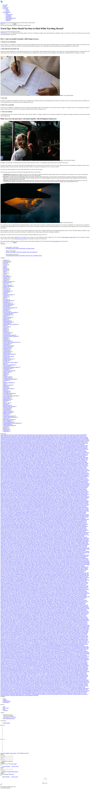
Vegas (5, 528)
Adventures (5, 357)
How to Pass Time (46, 572)
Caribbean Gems (65, 499)
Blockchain (28, 456)
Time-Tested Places (18, 563)
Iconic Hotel (54, 505)
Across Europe (6, 350)
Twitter (59, 525)
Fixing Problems (10, 483)
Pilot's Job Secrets (20, 480)
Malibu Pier (64, 575)
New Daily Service (38, 512)
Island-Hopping (31, 544)
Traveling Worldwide (22, 495)
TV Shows (59, 500)
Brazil (48, 537)
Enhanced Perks (13, 476)
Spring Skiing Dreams (31, 476)
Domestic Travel (86, 596)
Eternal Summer (50, 565)
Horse (15, 503)
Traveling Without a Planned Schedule (16, 569)
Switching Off (65, 535)
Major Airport (83, 584)
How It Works (86, 589)
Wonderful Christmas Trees (17, 519)
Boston (86, 445)
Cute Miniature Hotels (17, 514)
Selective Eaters (57, 583)
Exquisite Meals (29, 526)
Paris (37, 453)
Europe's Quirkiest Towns (40, 538)
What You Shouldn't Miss (57, 522)
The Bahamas (10, 515)
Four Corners (15, 556)
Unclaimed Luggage (69, 490)
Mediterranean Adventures (8, 419)
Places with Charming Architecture (10, 336)
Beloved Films (54, 500)
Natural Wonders (6, 396)
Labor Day (5, 355)
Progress (79, 497)
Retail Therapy (19, 560)
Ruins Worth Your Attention (9, 364)
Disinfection (27, 464)
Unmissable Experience (57, 587)
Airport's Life (21, 450)
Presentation (39, 476)
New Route (69, 530)
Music (4, 383)
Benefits (9, 575)
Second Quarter (7, 490)
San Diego (72, 591)
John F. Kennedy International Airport (27, 508)
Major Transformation (75, 564)
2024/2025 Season (4, 595)
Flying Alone (45, 489)
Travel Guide (6, 261)
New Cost (11, 594)
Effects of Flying (53, 577)
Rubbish (28, 507)
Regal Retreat (43, 556)
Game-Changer (25, 599)
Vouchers (9, 447)
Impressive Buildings (79, 577)
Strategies (51, 547)
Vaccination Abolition (5, 450)
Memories (24, 538)
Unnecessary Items (45, 581)
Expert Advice (66, 552)
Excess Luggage (36, 466)
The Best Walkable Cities (25, 559)
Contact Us (8, 20)
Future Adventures (30, 571)
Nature (4, 263)
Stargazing (51, 464)
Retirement (5, 386)
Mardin (43, 578)
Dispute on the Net (8, 453)
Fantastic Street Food (25, 489)
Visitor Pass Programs (36, 443)
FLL (50, 593)
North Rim (56, 600)
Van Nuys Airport (81, 588)
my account (5, 8)
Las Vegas (38, 434)
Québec (13, 565)
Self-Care (66, 569)
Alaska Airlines (36, 569)
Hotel (49, 501)
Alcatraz (13, 555)
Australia (84, 512)
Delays (28, 459)
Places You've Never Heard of (7, 511)
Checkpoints (55, 466)
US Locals (63, 559)
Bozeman (64, 596)
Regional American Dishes (29, 568)
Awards (13, 520)
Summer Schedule (69, 531)
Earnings (4, 540)
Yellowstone (23, 484)
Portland (47, 442)
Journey (36, 518)
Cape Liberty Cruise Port (25, 595)
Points (28, 601)
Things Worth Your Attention (52, 507)
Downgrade (9, 531)
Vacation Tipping (29, 546)
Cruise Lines (5, 288)
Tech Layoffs (54, 528)
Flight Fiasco (60, 552)
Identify (66, 488)
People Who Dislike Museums (22, 570)
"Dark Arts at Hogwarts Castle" (82, 505)
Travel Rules (5, 392)
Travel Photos (66, 476)
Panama (17, 450)
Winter (29, 469)
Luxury (52, 494)
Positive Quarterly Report (46, 484)
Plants (25, 494)
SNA (51, 588)
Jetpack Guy (30, 440)
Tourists (17, 453)
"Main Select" (17, 455)
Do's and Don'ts (32, 588)
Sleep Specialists (4, 569)
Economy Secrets (23, 437)
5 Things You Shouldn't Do (77, 468)
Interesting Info (79, 525)
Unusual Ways (80, 502)
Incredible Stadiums (58, 538)
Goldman (51, 459)
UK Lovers (83, 508)
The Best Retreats (10, 588)
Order (83, 544)
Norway (42, 552)
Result (5, 525)
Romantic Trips (66, 493)
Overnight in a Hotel (79, 597)
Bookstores (48, 505)
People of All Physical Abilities (72, 547)
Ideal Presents (72, 571)
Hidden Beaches (27, 488)
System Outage (85, 524)
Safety (49, 571)
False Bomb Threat (13, 445)
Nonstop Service (51, 521)
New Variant (47, 461)
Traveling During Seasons (8, 415)
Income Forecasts (72, 465)
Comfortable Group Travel (72, 551)
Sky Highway (85, 568)
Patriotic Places (36, 513)
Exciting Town (36, 522)
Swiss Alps (80, 594)
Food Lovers (44, 576)
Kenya (39, 553)
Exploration (34, 495)
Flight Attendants (6, 320)
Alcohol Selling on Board (71, 469)
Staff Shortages (16, 486)
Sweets (5, 472)
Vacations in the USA (5, 438)
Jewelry (7, 486)
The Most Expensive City (8, 481)
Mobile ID (71, 487)
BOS (68, 593)
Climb (43, 488)
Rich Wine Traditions (59, 524)
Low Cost (60, 452)
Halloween (5, 404)
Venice (9, 444)
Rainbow (72, 499)
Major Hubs (35, 503)
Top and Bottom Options (60, 585)
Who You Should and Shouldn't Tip (41, 546)
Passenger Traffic (82, 456)
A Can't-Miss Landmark (80, 543)
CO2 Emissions (11, 455)
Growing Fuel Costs (7, 475)
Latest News (3, 512)
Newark (8, 436)
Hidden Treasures (69, 556)
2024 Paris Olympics (8, 597)
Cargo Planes (43, 451)
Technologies (3, 442)
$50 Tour (82, 571)
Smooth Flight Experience (9, 568)
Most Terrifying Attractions (62, 457)
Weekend (5, 374)
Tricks (87, 511)
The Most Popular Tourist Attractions (77, 579)
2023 (18, 482)
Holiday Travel (75, 456)
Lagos (66, 599)
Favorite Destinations (35, 584)
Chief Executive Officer (56, 458)
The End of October (41, 508)
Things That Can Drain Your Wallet (27, 551)
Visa (40, 595)
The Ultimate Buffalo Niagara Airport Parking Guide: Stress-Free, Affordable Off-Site (24, 255)
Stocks (47, 459)
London (15, 539)
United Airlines (85, 438)
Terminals (37, 519)
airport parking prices (56, 241)
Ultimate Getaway (69, 562)
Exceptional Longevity (5, 572)
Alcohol (39, 494)
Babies (5, 436)
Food (55, 459)
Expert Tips (8, 565)
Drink (42, 494)
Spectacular (14, 537)
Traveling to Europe (73, 502)
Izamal (26, 556)
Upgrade (5, 531)
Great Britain (6, 369)
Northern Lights (39, 471)
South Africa (45, 457)
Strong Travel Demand (11, 540)
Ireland (47, 514)
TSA (59, 456)
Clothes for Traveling (7, 411)
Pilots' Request (85, 449)
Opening (79, 465)
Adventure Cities (34, 559)
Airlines (4, 270)
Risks (14, 461)
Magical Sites (76, 513)
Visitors (60, 600)
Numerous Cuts (60, 495)
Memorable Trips (13, 581)
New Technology (25, 457)
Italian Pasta (26, 537)
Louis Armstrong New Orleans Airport (20, 528)
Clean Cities (23, 507)
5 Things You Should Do (37, 474)
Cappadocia (68, 494)
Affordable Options (81, 541)
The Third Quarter (12, 451)
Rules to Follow (33, 509)
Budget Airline (55, 594)
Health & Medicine (7, 424)
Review (44, 524)
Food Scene (77, 571)
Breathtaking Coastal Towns (42, 564)
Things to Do (68, 534)
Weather (53, 557)
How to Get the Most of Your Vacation (12, 530)
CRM (4, 272)
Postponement (27, 453)
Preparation (37, 544)
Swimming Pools (22, 583)
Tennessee (47, 596)
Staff (8, 600)
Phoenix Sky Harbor (5, 507)
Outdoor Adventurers (24, 524)
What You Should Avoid (53, 534)
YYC (31, 591)
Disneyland (32, 436)
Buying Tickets (5, 470)
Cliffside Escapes (74, 590)
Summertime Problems (20, 512)
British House (67, 532)
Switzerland (67, 576)
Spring (80, 530)
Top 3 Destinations (55, 462)
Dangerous (81, 484)
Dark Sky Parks (6, 581)
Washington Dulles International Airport (17, 584)
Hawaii (14, 453)
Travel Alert (5, 289)
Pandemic (42, 447)
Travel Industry (45, 493)
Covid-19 (5, 264)
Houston (2, 528)
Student (62, 497)
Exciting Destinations (14, 571)
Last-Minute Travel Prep (14, 552)
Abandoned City (75, 437)
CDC (57, 440)
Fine (44, 445)
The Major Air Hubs (68, 525)
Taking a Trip (6, 489)
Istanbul (47, 578)
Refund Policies (74, 599)
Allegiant (63, 464)
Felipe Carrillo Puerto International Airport (78, 593)
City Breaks (64, 553)
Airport (78, 470)
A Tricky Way (66, 481)
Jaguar (50, 514)
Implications (63, 453)
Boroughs (76, 562)
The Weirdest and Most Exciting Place (73, 472)
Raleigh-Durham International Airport (81, 519)
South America (22, 526)
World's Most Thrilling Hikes (44, 562)
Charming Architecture (61, 491)
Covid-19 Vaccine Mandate (66, 456)
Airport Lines (19, 503)
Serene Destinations (37, 581)
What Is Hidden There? (16, 456)
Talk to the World (41, 455)
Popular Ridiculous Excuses (65, 475)
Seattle (86, 437)
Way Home (86, 501)
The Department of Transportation (23, 518)
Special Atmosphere (46, 500)
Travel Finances (6, 394)
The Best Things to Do (74, 476)
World (41, 524)
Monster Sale (55, 452)
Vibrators (19, 494)
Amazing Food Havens (14, 576)
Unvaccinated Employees (67, 478)
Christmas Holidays (7, 305)
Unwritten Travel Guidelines (35, 537)
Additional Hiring (53, 502)
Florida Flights (4, 483)
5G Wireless (18, 461)
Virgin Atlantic (42, 528)
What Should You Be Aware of (16, 488)
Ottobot (62, 461)
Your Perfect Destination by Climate (43, 557)
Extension (29, 474)
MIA (10, 599)
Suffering (18, 515)
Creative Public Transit (64, 528)
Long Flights (45, 547)
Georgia (40, 597)
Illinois (79, 493)
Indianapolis (3, 555)
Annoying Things (4, 477)
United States (29, 442)
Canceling (30, 466)
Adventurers (66, 571)
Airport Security (74, 589)
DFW (78, 530)
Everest (26, 535)
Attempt (2, 516)
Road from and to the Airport (68, 587)
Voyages (81, 595)
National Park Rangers (59, 571)
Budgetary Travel (15, 437)
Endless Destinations (57, 565)
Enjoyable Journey (68, 497)
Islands (47, 456)
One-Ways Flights (38, 551)
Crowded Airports (71, 538)
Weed (23, 494)
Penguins (49, 541)
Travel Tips (3, 31)
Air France (78, 584)
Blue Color (16, 475)
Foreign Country (17, 468)
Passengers (83, 458)
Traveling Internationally (9, 516)
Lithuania (12, 574)
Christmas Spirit (43, 569)
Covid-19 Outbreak (40, 520)
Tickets (59, 445)
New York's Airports (37, 450)
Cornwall (7, 549)
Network (55, 525)
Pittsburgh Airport (71, 447)
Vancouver (67, 568)
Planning (86, 482)
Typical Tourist (39, 572)
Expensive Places (20, 505)
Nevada (84, 570)
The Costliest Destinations (19, 578)
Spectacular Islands (35, 514)
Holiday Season (80, 462)
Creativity (19, 538)
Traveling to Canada (23, 565)
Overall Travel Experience (6, 534)
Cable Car (32, 507)
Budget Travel (33, 543)
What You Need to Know (6, 593)
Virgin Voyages (73, 600)
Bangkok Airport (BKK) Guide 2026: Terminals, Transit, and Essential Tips (21, 252)
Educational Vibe (6, 348)
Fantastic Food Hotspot (5, 571)
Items (37, 558)
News (4, 283)
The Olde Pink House (29, 597)
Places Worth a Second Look (49, 531)
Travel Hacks (3, 565)
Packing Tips (41, 515)
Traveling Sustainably (56, 550)
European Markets (70, 526)
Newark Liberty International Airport (31, 600)
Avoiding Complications (27, 503)
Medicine (32, 550)
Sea (81, 568)
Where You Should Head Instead (47, 526)
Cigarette (43, 443)
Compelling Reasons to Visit (20, 574)
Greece (32, 488)
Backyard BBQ (28, 572)
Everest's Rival (42, 540)
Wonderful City (84, 534)
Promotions (33, 437)
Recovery (13, 512)
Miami (56, 516)
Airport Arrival (79, 581)
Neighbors (50, 489)
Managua (35, 501)
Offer (20, 522)
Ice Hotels (65, 522)
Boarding (72, 560)
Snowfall (5, 466)
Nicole (14, 515)
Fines (87, 458)
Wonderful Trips (66, 482)
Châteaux (52, 537)
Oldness (42, 555)
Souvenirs (81, 476)
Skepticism (86, 497)
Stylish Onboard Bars (15, 559)
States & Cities (6, 282)
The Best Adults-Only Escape (74, 488)
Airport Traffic (4, 491)
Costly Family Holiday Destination (38, 530)
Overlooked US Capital (13, 513)
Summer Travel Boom (26, 483)
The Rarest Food (73, 474)
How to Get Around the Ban (75, 481)
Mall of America (52, 439)
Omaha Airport (13, 438)
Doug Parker (23, 532)
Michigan (68, 583)
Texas (60, 439)
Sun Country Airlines (66, 450)
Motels (79, 442)
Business (2, 515)
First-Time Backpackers (44, 472)
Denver (39, 503)
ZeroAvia (82, 496)
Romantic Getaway (68, 582)
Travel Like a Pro (15, 550)
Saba (85, 581)
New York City (67, 508)
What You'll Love (12, 566)
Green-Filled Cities (19, 588)
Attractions (15, 439)
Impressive (71, 501)
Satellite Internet (13, 482)
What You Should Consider (76, 576)
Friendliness (11, 600)
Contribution (17, 502)
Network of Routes (50, 524)
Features (51, 440)
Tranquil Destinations (68, 557)
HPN (18, 587)
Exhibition (71, 513)
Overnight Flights (83, 591)
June (50, 596)
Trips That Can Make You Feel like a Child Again (45, 487)
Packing (67, 563)
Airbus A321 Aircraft (52, 476)
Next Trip (78, 459)
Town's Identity (31, 556)
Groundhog (25, 443)
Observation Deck (67, 445)
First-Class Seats (39, 445)
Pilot (43, 452)
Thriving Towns (37, 555)
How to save (5, 7)
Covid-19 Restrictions (30, 477)
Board (31, 532)
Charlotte (57, 520)
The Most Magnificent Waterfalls (70, 574)
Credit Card (77, 591)
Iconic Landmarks (7, 420)
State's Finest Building (81, 550)
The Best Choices (59, 564)
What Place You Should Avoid (60, 526)
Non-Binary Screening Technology (28, 521)
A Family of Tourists (62, 470)
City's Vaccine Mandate (57, 450)
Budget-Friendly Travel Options (58, 576)
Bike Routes (5, 339)
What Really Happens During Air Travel (65, 577)
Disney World (30, 439)
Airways (82, 439)
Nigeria (69, 599)
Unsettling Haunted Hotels (6, 519)
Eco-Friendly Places (81, 585)
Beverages (17, 541)
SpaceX (32, 486)
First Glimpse (58, 506)
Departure (82, 514)
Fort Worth (75, 497)
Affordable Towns (43, 541)
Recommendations (65, 505)
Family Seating (17, 533)
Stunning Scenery (4, 543)
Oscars (67, 585)
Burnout (78, 534)
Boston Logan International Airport (59, 593)
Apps (4, 266)
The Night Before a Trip (47, 474)
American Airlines (49, 436)
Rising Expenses (4, 493)
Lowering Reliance (72, 527)
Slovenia (49, 576)
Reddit (83, 556)
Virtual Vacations (20, 434)
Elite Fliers (69, 522)
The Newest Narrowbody (79, 477)
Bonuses (28, 437)
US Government (39, 490)
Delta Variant (59, 447)
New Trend (86, 452)
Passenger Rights (19, 438)
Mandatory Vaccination (23, 446)
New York (5, 269)
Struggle (63, 531)
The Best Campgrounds (66, 484)
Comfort (68, 570)
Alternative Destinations (8, 382)
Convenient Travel (10, 484)
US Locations (39, 509)
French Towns (59, 512)
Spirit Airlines (50, 478)
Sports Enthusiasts (49, 538)
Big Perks (31, 569)
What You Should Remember (72, 463)
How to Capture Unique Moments (72, 539)
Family (58, 566)
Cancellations (10, 452)
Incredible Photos (14, 490)
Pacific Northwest (49, 540)
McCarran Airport (44, 434)
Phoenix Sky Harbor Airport (43, 491)
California (65, 438)
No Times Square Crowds (71, 462)
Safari (4, 401)
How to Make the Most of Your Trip (58, 543)
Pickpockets (67, 600)
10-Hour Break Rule (21, 451)
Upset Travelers (29, 522)
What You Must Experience (33, 565)
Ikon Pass (85, 594)
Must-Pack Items (19, 590)
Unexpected (70, 535)
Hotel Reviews (59, 488)
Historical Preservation (23, 497)
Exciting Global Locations (47, 560)
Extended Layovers (12, 560)
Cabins (69, 507)
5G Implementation (57, 464)
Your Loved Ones (58, 482)
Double (67, 464)
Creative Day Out (15, 583)
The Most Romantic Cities (48, 465)
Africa (42, 553)
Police (49, 443)
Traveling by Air (27, 480)
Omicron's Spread (66, 466)
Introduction (6, 476)
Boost (86, 533)
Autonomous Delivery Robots (70, 461)
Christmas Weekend (46, 462)
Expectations (78, 480)
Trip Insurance (6, 308)
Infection (54, 469)
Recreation (10, 514)
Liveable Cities (22, 576)
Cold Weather (72, 563)
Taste (85, 474)
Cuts (68, 487)
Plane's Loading (69, 453)
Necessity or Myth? (5, 558)
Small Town (85, 539)
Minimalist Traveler (47, 535)
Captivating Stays (65, 549)
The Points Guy (18, 520)
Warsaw (82, 493)
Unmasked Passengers (5, 482)
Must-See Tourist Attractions (9, 406)
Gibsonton (34, 577)
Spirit (14, 470)
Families (24, 513)
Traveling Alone (33, 582)
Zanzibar (29, 564)
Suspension (46, 518)
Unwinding (40, 499)
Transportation (6, 390)
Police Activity (74, 451)
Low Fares (56, 478)
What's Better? (54, 551)
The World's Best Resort (57, 535)
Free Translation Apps (32, 455)
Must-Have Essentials (7, 412)
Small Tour (32, 516)
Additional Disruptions (23, 525)
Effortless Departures (63, 588)
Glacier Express (18, 549)
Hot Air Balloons (6, 559)
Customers (25, 601)
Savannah (36, 597)
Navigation (64, 538)
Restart (18, 501)
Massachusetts (50, 483)
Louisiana (41, 599)
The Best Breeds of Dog (79, 471)
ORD (10, 589)
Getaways (53, 591)
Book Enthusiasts (29, 576)
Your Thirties (49, 587)
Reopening (22, 453)
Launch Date (3, 601)
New (46, 445)
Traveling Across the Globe (57, 582)
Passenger (53, 443)
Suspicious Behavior (35, 447)
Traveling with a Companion (42, 543)
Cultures (36, 566)
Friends (66, 501)
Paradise (25, 541)
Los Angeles (36, 440)
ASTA (26, 444)
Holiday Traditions (30, 566)
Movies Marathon (69, 566)
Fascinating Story (33, 594)
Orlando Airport (41, 436)
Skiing (86, 541)
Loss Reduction (84, 447)
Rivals (82, 497)
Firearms (34, 461)
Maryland (3, 551)
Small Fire (82, 445)
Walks (28, 550)
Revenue (6, 451)
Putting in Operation (12, 463)
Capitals (75, 559)
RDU (80, 513)
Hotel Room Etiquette (9, 579)
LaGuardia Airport (25, 436)
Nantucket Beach (67, 533)
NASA (19, 457)
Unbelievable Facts (51, 438)
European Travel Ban (22, 439)
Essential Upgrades (53, 599)
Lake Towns (5, 414)
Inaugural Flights (72, 546)
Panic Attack (58, 469)
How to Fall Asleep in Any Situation (77, 565)
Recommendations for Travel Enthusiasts (11, 423)
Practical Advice (65, 565)
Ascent (39, 488)
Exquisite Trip (13, 577)
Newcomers (28, 514)
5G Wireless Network (7, 313)
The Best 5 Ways (62, 462)
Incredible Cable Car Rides (40, 507)
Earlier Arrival (23, 546)
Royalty (83, 576)
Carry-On (83, 582)
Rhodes (79, 582)
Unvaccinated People (60, 449)
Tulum (42, 585)
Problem (27, 513)
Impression (45, 509)
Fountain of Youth (14, 591)
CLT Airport (52, 520)
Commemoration (37, 571)
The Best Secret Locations (55, 511)
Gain (82, 480)
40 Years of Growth (23, 482)
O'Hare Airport (79, 436)
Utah (55, 440)
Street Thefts (5, 488)
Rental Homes (6, 400)
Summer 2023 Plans (68, 515)
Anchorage (47, 555)
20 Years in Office (77, 458)
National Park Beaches (8, 321)
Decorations (43, 568)
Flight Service (31, 505)
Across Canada (6, 326)
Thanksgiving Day (7, 302)
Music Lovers (73, 532)
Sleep (23, 549)
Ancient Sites (23, 530)
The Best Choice (46, 506)
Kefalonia (21, 541)
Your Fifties (22, 597)
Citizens (46, 447)
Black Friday (6, 275)
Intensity (27, 560)
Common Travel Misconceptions (20, 547)
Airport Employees (7, 291)
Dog (63, 503)
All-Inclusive (45, 501)
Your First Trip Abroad (32, 547)
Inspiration (68, 474)
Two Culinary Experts (39, 480)
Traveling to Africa (61, 556)
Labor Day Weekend (80, 443)
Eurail (44, 544)
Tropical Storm (25, 445)
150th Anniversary (36, 484)
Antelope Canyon (12, 535)
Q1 (1, 540)
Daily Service (23, 501)
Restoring (3, 468)
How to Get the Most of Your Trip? (10, 395)
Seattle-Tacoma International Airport (63, 590)
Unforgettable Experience (38, 575)
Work (83, 463)
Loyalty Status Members (22, 476)
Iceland (41, 544)
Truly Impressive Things (79, 499)
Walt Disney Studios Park (54, 595)
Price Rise (7, 594)
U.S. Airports (50, 466)
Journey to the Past (49, 559)
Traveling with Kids (7, 377)
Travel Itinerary (23, 571)
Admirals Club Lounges (36, 496)
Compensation (4, 526)
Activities (39, 534)
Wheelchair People (57, 544)
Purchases (41, 558)
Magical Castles (6, 402)
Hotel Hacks (68, 545)
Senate (84, 457)
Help (65, 469)
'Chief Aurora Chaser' (15, 593)
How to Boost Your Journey (60, 545)
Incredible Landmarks (29, 527)
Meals (15, 505)
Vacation (26, 516)
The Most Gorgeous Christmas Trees (45, 570)
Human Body (83, 557)
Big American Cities (13, 494)
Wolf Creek (24, 452)
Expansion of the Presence (46, 475)
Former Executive (16, 532)
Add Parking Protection (11, 18)
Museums (5, 319)
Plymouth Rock (43, 600)
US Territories (42, 583)
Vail (34, 519)
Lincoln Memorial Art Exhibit (40, 483)
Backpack (9, 528)
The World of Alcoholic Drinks (9, 379)
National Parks (6, 323)
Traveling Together (63, 437)
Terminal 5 (38, 475)
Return (82, 482)
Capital (48, 509)
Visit (52, 501)
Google (32, 483)
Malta (25, 575)
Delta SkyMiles (11, 595)
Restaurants (61, 459)
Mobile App (3, 484)
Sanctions (54, 449)
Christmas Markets (20, 566)
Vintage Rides (21, 556)
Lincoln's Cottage (61, 578)
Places (18, 506)
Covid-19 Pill (43, 453)
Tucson (7, 576)
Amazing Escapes (62, 555)
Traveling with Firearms (8, 304)
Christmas (5, 277)
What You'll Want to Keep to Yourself (24, 577)
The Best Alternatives (57, 519)
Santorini (24, 514)
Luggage (60, 438)
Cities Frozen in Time (80, 532)
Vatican (68, 537)
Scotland (26, 544)
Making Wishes (52, 578)
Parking (82, 442)
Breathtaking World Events (19, 499)
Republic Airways (27, 447)
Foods (79, 495)
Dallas (40, 440)
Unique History (16, 582)
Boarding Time (48, 482)
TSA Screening (73, 516)
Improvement (63, 465)
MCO (14, 590)
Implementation (39, 521)
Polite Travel (72, 581)
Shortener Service (74, 495)
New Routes (12, 450)
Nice (28, 531)
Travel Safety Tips (65, 579)
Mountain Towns (51, 496)
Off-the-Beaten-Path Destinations (45, 563)
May (23, 600)
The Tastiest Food (19, 487)
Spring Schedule (44, 503)
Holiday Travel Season (11, 518)
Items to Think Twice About (69, 558)
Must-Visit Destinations (76, 494)
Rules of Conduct (50, 437)
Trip (29, 444)
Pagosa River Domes (62, 594)
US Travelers (16, 462)
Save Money (64, 443)
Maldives (33, 564)
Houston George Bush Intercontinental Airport (14, 596)
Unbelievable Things (59, 569)
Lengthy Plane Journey (72, 588)
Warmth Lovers (49, 512)
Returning (7, 468)
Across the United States (8, 370)
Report (76, 491)
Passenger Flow (78, 526)
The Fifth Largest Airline (20, 470)
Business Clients (24, 455)
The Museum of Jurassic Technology (57, 472)
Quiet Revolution (66, 564)
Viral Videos (5, 301)
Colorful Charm (49, 584)
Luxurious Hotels (53, 552)
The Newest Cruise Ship (82, 600)
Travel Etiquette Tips (61, 463)
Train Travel (3, 564)
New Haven (22, 543)
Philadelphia (40, 505)
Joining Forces (29, 470)
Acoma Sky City (15, 497)
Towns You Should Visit (9, 508)
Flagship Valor (45, 476)
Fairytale (2, 530)
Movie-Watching (17, 599)
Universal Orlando (4, 506)
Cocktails (80, 544)
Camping (5, 327)
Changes (79, 451)
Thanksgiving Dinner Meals (64, 516)
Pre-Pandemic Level (53, 456)
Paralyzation (9, 466)
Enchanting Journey (66, 541)
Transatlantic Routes (15, 447)
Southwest (86, 514)
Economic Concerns (20, 540)
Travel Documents (7, 332)
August (80, 547)
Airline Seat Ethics (4, 552)
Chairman (28, 532)
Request (11, 461)
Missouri (56, 532)
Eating (26, 520)
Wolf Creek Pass (42, 565)
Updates (34, 532)
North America (34, 494)
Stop (36, 508)
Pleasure (79, 509)
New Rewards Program (18, 594)
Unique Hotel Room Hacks (37, 579)
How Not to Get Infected (31, 493)
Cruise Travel (36, 595)
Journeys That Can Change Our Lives (11, 342)
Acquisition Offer (17, 483)
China (69, 553)
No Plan (43, 539)
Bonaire (63, 562)
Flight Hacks (51, 545)
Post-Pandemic (43, 458)
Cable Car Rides (6, 366)
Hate (50, 543)
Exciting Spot (74, 534)
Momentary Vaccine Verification (47, 446)
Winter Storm (58, 531)
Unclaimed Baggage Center (66, 440)
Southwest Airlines (52, 447)
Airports (5, 6)
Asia (57, 578)
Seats (13, 475)
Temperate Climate (14, 495)
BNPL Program (53, 455)
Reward (32, 480)
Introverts (66, 500)
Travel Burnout (33, 557)
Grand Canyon (56, 436)
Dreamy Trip (70, 540)
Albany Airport (66, 434)
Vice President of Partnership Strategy (12, 474)
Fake (63, 488)
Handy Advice (86, 563)
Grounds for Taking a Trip (28, 545)
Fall (61, 446)
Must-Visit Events (38, 550)
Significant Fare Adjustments (58, 568)
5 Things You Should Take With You (49, 463)
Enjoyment (72, 597)
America (22, 502)
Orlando (36, 436)
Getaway (13, 549)
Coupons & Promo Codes (80, 538)
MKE (19, 478)
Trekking (52, 562)
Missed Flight (6, 535)
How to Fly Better (17, 521)
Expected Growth (65, 506)
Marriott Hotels (80, 446)
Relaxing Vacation (34, 444)
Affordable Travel (20, 544)
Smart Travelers (6, 545)
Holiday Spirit (49, 568)
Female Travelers (74, 533)
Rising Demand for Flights (69, 480)
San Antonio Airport (83, 490)
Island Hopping (26, 539)
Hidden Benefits (62, 589)
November (27, 451)
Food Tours (17, 516)
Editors (23, 520)
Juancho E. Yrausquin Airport (7, 582)
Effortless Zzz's (28, 549)
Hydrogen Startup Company (56, 509)
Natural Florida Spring (5, 591)
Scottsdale (35, 576)
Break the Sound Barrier (63, 513)
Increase (2, 522)
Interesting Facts (8, 437)
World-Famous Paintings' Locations (21, 557)
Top (18, 522)
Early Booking (30, 575)
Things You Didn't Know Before (10, 312)
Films (14, 502)
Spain (56, 443)
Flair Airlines (65, 452)
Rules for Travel (58, 451)
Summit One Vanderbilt (52, 445)
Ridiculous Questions (13, 446)
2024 (25, 566)
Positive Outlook (17, 484)
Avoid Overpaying (82, 511)
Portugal (82, 501)
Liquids (83, 481)
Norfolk (44, 512)
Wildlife (87, 564)
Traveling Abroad (11, 472)
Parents (31, 513)
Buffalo (36, 505)
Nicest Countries (85, 509)
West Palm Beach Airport (26, 593)
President (46, 452)
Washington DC (69, 578)
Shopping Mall (46, 439)
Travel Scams (6, 318)
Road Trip (78, 483)
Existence (3, 502)
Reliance (80, 551)
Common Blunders (7, 314)
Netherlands (19, 601)
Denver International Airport (41, 588)
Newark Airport (14, 436)
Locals (29, 520)
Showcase (71, 585)
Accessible (24, 533)
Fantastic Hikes (34, 506)
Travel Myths (6, 380)
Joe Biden (50, 452)
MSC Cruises (76, 595)
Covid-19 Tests (6, 440)
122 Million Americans (14, 458)
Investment (64, 483)
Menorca (55, 570)
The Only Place (80, 474)
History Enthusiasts (77, 524)
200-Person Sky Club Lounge (43, 532)
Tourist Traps (6, 418)
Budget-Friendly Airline (42, 601)
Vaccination (5, 292)
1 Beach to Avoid (27, 496)
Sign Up (7, 10)
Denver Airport (67, 495)
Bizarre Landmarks (12, 524)
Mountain (31, 540)
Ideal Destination (33, 590)
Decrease (54, 468)
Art (4, 381)
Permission (81, 478)
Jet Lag (84, 436)
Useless (42, 461)
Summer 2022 (14, 444)
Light (24, 560)
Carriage (11, 486)
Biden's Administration (21, 477)
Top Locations (70, 524)
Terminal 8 (55, 470)
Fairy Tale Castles (8, 502)
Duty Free (56, 558)
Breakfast (74, 446)
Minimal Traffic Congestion (23, 581)
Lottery (78, 516)
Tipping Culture (6, 398)
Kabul (24, 442)
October (48, 553)
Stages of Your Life (82, 583)
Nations (65, 524)
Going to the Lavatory (20, 493)
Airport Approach (20, 537)
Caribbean (84, 547)
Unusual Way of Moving (71, 470)
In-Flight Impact (76, 557)
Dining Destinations (46, 597)
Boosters (59, 453)
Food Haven (52, 555)
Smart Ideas (10, 521)
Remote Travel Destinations (14, 464)
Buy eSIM (5, 5)
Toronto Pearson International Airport (40, 591)
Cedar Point (3, 439)
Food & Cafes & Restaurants (9, 307)
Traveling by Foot (7, 376)
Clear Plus (68, 589)
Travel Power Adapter (5, 459)
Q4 (67, 465)
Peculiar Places (10, 533)
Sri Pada (77, 575)
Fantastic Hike (43, 514)
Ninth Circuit (14, 440)
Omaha (41, 438)
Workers (53, 516)
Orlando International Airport (7, 590)
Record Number (28, 461)
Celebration (83, 459)
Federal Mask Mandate (33, 481)
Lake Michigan (62, 534)
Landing (31, 560)
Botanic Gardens (6, 371)
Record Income (81, 491)
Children (20, 513)
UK (10, 549)
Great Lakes (38, 585)
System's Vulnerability (25, 468)
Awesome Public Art (57, 527)
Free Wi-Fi (6, 524)
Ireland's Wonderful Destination (18, 527)
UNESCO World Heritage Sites (9, 417)
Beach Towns (15, 531)
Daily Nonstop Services (13, 478)
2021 (60, 440)
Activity (83, 533)
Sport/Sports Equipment (8, 294)
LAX (4, 274)
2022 (70, 459)
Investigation (39, 452)
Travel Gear (33, 464)
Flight (62, 469)
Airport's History (72, 489)
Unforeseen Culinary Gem (47, 590)
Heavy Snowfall (83, 466)
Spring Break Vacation (8, 547)
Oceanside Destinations (67, 446)
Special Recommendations (8, 354)
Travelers (2, 453)
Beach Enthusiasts (31, 541)
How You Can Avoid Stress (79, 520)
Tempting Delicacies (33, 515)
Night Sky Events (18, 600)
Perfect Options (12, 570)
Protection (11, 468)
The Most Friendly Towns (34, 524)
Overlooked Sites (73, 528)
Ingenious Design (34, 562)
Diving (78, 528)
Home (2, 22)
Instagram (59, 549)
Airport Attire (25, 588)
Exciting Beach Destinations (46, 574)
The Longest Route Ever (43, 545)
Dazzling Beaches (69, 520)
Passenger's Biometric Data (36, 468)
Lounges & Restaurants (47, 450)
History (35, 491)
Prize (77, 487)
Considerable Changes (63, 507)
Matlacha (81, 539)
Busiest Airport (26, 519)
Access (2, 524)
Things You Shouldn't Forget (46, 522)
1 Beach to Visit (20, 496)
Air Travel (5, 426)
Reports (33, 449)
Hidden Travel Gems (5, 546)
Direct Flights (40, 518)
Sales (4, 298)
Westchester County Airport (11, 587)
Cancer (18, 511)
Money (29, 472)
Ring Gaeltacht (64, 544)
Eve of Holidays (52, 488)
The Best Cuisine (76, 514)
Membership (80, 589)
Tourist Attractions (10, 564)
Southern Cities (24, 555)
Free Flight (80, 512)
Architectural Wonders (82, 549)
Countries (5, 373)
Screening (60, 466)
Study (63, 600)
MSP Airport (75, 503)
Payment (53, 482)
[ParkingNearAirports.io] (9, 2)
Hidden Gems (6, 413)
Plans (40, 470)
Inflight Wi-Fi (64, 439)
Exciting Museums (12, 477)
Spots (21, 506)
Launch (33, 469)
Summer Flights (4, 585)
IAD (19, 595)
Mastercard (47, 455)
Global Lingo (6, 431)
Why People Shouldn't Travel (77, 475)
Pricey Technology (73, 549)
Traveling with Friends (8, 356)
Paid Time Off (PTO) (15, 575)
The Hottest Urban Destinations (33, 574)
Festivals (2, 563)
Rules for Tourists (25, 509)
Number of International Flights (36, 459)
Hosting (15, 506)
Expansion (74, 518)
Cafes (57, 459)
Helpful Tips (78, 440)
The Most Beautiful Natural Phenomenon (51, 471)
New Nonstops (71, 452)
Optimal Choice (26, 590)
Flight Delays (68, 451)
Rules (73, 522)
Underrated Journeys (57, 501)
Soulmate (72, 493)
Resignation (63, 458)
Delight (62, 525)
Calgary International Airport (24, 591)
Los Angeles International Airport (45, 594)
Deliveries (24, 459)
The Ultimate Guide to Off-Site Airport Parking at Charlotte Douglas (20, 248)
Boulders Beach (58, 541)
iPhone (56, 446)
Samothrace (59, 575)
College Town (58, 497)
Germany (37, 516)
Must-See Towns (36, 526)
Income (2, 525)
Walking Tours (6, 352)
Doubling (72, 553)
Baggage (5, 427)
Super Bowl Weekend (81, 518)
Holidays (5, 287)
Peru (19, 546)
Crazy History (86, 483)
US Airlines (58, 455)
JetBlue (34, 445)
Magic (65, 570)
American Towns (46, 577)
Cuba (70, 457)
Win (74, 487)
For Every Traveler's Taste (18, 465)
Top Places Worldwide (30, 499)
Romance (73, 507)
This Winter (79, 457)
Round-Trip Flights (46, 551)
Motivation (82, 516)
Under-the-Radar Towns (72, 544)
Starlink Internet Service (43, 486)
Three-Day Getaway (65, 591)
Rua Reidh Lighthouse (71, 555)
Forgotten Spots (6, 360)
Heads (6, 463)
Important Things (76, 570)
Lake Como (48, 550)
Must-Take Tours (56, 559)
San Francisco (20, 539)
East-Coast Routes (13, 501)
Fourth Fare (66, 459)
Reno (81, 570)
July (60, 546)
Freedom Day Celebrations (25, 486)
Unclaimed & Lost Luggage (9, 335)
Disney (61, 595)
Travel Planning (6, 410)
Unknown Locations (14, 526)
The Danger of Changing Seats (25, 471)
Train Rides (5, 338)
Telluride (73, 491)
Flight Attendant (15, 471)
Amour (21, 582)
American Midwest (60, 539)
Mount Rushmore (15, 589)
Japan (31, 539)
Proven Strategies (67, 595)
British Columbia (76, 568)
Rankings (34, 490)
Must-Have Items (10, 442)
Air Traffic (84, 465)
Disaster (84, 525)
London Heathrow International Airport (27, 475)
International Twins (5, 494)
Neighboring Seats (53, 490)
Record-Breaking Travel (60, 521)
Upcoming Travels (61, 599)
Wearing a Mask (68, 468)
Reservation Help (6, 12)
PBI (32, 593)
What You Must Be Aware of (81, 522)
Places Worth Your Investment (52, 589)
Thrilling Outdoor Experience (59, 547)
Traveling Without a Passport (33, 583)
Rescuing (30, 443)
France (54, 512)
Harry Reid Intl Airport (33, 587)
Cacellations (64, 447)
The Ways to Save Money (22, 481)
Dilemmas (60, 558)
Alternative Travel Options (75, 508)
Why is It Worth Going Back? (11, 538)
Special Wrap (60, 476)
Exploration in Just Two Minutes (60, 540)
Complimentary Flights (51, 601)
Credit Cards (6, 430)
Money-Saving (10, 505)
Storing (43, 468)
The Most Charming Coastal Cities (34, 533)
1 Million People (43, 466)
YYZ (49, 591)
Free (21, 533)
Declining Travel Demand (32, 502)
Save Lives (23, 511)
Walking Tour (86, 476)
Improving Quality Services (47, 470)
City (70, 491)
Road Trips (5, 330)
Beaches (5, 329)
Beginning (41, 519)
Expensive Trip (54, 444)
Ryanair (81, 444)
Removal (51, 525)
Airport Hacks (79, 507)
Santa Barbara (58, 591)
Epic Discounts (27, 594)
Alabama (37, 541)
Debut (12, 599)
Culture (47, 599)
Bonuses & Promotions (8, 281)
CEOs (7, 458)
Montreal (17, 565)
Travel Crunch (65, 455)
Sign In (7, 9)
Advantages (26, 569)
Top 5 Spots (22, 464)
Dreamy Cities (63, 563)
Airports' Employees (29, 450)
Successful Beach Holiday (15, 489)
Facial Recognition (18, 452)
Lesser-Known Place (23, 531)
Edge (26, 534)
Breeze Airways (83, 528)
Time (83, 581)
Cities (71, 437)
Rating (2, 597)
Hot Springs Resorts (30, 538)
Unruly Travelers (80, 469)
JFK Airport (5, 262)
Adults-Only (39, 501)
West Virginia (81, 487)
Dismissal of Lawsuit (33, 457)
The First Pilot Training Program (41, 469)
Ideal (63, 500)
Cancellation (8, 15)
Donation (15, 511)
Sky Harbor (8, 512)
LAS (49, 434)
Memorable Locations (71, 550)
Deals (52, 596)
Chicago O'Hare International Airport (60, 489)
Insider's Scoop (4, 588)
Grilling (33, 572)
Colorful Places (21, 490)
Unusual (2, 472)
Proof (39, 478)
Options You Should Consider (44, 511)
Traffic (72, 521)
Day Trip (53, 541)
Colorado (20, 440)
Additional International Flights (15, 509)
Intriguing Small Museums (57, 574)
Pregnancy (35, 439)
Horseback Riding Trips (8, 358)
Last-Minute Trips (26, 563)
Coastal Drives (59, 487)
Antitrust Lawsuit (42, 456)
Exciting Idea (44, 533)
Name (77, 489)
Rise (53, 453)
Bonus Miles (38, 437)
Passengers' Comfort (57, 483)
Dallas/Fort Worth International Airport (33, 589)
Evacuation (42, 442)
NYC (62, 445)
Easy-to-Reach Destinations (83, 562)
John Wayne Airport (53, 442)
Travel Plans (44, 525)
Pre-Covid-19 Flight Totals (75, 482)
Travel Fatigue (40, 547)
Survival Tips (44, 437)
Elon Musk (60, 481)
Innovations (5, 310)
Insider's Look (3, 589)
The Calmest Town (76, 496)
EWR (8, 589)
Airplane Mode (19, 545)
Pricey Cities (46, 579)
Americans (11, 462)
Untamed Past (39, 577)
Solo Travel (5, 387)
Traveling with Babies (7, 286)
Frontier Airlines (44, 478)
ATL (87, 587)
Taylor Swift (53, 597)
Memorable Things (77, 486)
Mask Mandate (24, 474)
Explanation (64, 527)
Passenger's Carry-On (75, 445)
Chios (44, 599)
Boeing (44, 459)
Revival (70, 514)
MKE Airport (51, 518)
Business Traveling (7, 285)
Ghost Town (82, 437)
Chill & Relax (6, 344)
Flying (15, 544)
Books (4, 267)
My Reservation (9, 14)
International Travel (7, 399)
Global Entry (76, 444)
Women (57, 546)
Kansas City (51, 532)
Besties (63, 501)
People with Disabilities (40, 449)
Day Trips (5, 361)
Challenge (46, 488)
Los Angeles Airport (72, 436)
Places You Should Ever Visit (46, 513)
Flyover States (40, 531)
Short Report (36, 528)
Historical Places (41, 559)
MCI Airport (61, 532)
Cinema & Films (6, 408)
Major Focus (63, 583)
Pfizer (39, 453)
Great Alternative (13, 522)
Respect (84, 564)
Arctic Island (52, 506)
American (49, 458)
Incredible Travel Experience (55, 579)
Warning (87, 491)
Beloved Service (55, 514)
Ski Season (5, 297)
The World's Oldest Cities (52, 556)
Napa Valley (64, 519)
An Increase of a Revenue (10, 480)
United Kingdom (6, 577)
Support (32, 518)
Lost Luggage (15, 534)
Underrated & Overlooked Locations (10, 367)
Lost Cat (21, 447)
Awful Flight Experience (84, 515)
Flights (4, 325)
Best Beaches (6, 465)
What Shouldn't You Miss (58, 480)
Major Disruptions (77, 535)
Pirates (58, 528)
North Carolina (62, 520)
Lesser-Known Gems (77, 556)
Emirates (48, 502)
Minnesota (49, 575)
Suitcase (75, 585)
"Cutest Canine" (58, 503)
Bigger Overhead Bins (38, 593)
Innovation (38, 446)
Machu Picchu (74, 541)
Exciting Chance (16, 597)
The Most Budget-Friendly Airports (28, 500)
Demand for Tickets (5, 449)
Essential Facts (29, 578)
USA (57, 439)
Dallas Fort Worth (54, 434)
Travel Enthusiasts (55, 563)
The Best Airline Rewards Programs (18, 553)
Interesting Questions (37, 560)
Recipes (37, 568)
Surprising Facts (73, 438)
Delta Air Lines (48, 449)
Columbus (39, 576)
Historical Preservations (8, 345)
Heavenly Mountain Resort (13, 543)
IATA (85, 439)
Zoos (26, 434)
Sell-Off (79, 447)
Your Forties (39, 590)
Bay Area (74, 530)
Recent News (9, 532)
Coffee (83, 540)
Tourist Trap (6, 522)
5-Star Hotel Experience (65, 597)
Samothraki (54, 575)
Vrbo (72, 595)
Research (28, 530)
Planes (86, 481)
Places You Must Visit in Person (40, 527)
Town (68, 491)
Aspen (31, 519)
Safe (29, 516)
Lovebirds (27, 540)
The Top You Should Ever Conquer (35, 535)
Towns (25, 502)
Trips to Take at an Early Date (15, 558)
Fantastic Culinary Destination (76, 596)
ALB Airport (72, 434)
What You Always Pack (54, 581)
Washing (7, 539)
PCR (11, 440)
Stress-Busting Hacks (59, 557)
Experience (11, 499)
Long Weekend (18, 472)
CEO (47, 528)
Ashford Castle (37, 556)
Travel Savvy (80, 559)
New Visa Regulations (9, 578)
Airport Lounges (6, 343)
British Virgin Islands (48, 519)
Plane (46, 443)
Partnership (40, 457)
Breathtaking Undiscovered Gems (53, 508)
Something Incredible (33, 570)
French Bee (33, 453)
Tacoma (75, 439)
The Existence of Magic (33, 478)
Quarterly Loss (48, 468)
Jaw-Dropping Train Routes (28, 487)
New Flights (73, 450)
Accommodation (75, 545)
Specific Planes (46, 593)
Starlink (44, 481)
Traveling (5, 295)
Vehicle (31, 581)
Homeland (64, 512)
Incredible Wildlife (7, 341)
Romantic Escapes (82, 590)
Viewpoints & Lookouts (8, 388)
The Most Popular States (65, 581)
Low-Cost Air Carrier (79, 452)
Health (33, 539)
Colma (82, 483)
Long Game (6, 509)
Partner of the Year (21, 444)
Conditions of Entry (78, 449)
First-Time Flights (72, 584)
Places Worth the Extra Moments (20, 564)
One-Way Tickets (57, 596)
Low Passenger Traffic (23, 469)
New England (84, 495)
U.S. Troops (65, 442)
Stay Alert (44, 589)
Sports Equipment (33, 451)
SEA (55, 590)
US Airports (33, 462)
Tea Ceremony (64, 530)
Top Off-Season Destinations (81, 552)
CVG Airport (79, 461)
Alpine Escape (70, 594)
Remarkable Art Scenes (76, 464)
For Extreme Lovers (53, 457)
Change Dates (9, 19)
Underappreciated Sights (42, 497)
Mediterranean (66, 502)
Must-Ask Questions (83, 545)
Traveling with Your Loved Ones (10, 324)
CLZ (32, 595)
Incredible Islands (6, 351)
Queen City (30, 482)
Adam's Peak (81, 575)
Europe (20, 449)
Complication (39, 462)
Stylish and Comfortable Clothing (33, 596)
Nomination (83, 472)
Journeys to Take (33, 563)
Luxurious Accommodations (31, 511)
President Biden (71, 442)
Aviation (23, 461)
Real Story (7, 584)
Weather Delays (64, 584)
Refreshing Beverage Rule (32, 553)
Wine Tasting (70, 519)
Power (30, 490)
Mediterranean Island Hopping (41, 477)
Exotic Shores (79, 546)
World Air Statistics (36, 442)
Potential (22, 575)
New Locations (70, 572)
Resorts (4, 389)
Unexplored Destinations (48, 558)
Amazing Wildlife (55, 475)
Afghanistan (59, 442)
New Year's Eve (6, 311)
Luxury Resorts (25, 558)
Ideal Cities (21, 552)
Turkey (63, 494)
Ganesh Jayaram (17, 500)
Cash (31, 601)
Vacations (5, 260)
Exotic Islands (22, 572)
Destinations (24, 506)
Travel (85, 471)
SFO (81, 500)
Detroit (28, 434)
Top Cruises (69, 518)
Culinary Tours (45, 571)
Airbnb (25, 552)
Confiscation (38, 461)
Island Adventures (65, 546)
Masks (55, 453)
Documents (73, 459)
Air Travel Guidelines (24, 515)
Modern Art (40, 506)
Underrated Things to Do (51, 539)
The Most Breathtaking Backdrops (10, 562)
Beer (40, 516)
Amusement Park (9, 439)
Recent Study (58, 584)
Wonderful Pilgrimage (29, 512)
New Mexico (54, 484)
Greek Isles (47, 552)
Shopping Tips (13, 459)
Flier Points (23, 522)
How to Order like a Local (8, 541)
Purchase (71, 486)
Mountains (5, 331)
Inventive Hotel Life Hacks (38, 482)
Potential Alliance (42, 502)
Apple (59, 446)
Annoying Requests (5, 446)
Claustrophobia (45, 534)
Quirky (50, 469)
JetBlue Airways (34, 456)
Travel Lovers (47, 515)
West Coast (59, 505)
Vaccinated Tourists (69, 449)
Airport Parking (6, 276)
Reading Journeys (51, 564)
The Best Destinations (7, 300)
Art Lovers (22, 535)
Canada (55, 465)
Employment (48, 516)
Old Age (61, 533)
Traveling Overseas (7, 346)
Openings (44, 550)
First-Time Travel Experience (56, 553)
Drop (2, 495)
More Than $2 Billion (71, 483)
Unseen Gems (18, 555)
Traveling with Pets (7, 317)
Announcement (69, 458)
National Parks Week (48, 480)
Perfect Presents (53, 566)
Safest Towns (37, 458)
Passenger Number (53, 491)
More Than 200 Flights (28, 465)
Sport (39, 451)
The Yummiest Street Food (6, 520)
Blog (4, 22)
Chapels (74, 525)
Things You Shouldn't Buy (54, 486)
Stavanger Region (37, 552)
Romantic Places (26, 582)
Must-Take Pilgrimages (8, 421)
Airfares (87, 494)
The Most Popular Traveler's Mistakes (20, 466)
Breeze (78, 439)
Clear (54, 584)
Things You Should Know (13, 469)
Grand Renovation (45, 595)
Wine (45, 494)
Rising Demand (6, 495)
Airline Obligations (28, 438)
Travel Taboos (31, 555)
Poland (85, 493)
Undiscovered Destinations (56, 499)
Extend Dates (8, 16)
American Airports (46, 440)
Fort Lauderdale (29, 501)
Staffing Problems (61, 490)
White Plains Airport (24, 587)
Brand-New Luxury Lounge (80, 506)
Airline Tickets (78, 558)
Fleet (70, 464)
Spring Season (60, 570)
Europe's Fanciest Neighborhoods (57, 515)
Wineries (29, 494)
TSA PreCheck (70, 444)
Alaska (18, 524)
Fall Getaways (72, 552)
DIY (40, 568)
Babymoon (40, 439)
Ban (77, 465)
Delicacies (22, 516)
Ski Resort (34, 452)
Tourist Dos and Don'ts (79, 553)
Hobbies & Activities (7, 385)
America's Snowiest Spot (81, 527)
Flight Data (24, 456)
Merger (59, 478)
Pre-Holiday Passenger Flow (25, 462)
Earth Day (5, 268)
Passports (27, 490)
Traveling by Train (58, 494)
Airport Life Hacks (74, 511)
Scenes (11, 572)
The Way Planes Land (75, 466)
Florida (10, 465)
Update (63, 451)
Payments (34, 601)
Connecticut (27, 543)
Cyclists (56, 555)
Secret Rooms (8, 456)
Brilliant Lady (9, 601)
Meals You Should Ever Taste (36, 489)
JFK (81, 434)
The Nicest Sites (73, 537)
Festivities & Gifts (7, 407)
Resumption (46, 520)
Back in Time (13, 545)
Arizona (18, 535)
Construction (71, 506)
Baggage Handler (76, 453)
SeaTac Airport (70, 439)
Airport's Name (30, 491)
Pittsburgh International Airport (80, 521)
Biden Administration (50, 451)
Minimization (75, 515)
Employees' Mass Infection (22, 463)
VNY (86, 588)
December (33, 520)
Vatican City (12, 546)
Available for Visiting (64, 486)
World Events (6, 349)
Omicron (5, 316)
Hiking (4, 363)
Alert (28, 552)
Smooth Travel (33, 585)
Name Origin (30, 528)
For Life (15, 481)
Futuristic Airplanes (5, 499)
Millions (8, 526)
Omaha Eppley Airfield (77, 578)
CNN (48, 525)
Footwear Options (80, 569)
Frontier (10, 470)
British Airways (35, 470)
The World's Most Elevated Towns (44, 582)
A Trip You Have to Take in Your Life (56, 477)
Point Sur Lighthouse (70, 543)
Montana (68, 596)
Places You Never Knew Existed (10, 362)
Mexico (61, 508)
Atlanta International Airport (80, 587)
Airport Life (79, 438)
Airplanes (5, 280)
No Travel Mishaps (51, 569)
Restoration (45, 521)
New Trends (5, 299)
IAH (25, 596)
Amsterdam (14, 601)
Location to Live (33, 531)
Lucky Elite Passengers (64, 514)
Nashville (42, 596)
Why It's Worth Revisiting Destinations (49, 549)
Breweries (44, 516)
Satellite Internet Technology (52, 481)
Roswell (59, 484)
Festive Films (16, 572)
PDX (58, 601)
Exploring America (69, 559)
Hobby (79, 533)
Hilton (16, 595)
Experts (52, 571)
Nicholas (30, 445)
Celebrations (63, 566)
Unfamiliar (9, 537)
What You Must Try (19, 568)
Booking (31, 552)
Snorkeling (5, 337)
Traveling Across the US (61, 496)
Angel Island (8, 555)
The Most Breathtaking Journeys (21, 579)
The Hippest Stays (79, 563)
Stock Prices (49, 453)
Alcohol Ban (60, 444)
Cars (76, 447)
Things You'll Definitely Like (53, 533)
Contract (36, 486)
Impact (49, 528)
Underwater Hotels (35, 472)
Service (70, 503)
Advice (36, 539)
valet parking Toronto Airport (21, 238)
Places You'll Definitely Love (60, 537)
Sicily (81, 564)
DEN (49, 588)
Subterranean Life (7, 405)
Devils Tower (22, 589)
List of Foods (70, 455)
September (83, 494)
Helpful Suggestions (49, 583)
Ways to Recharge (72, 569)
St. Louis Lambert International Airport (18, 491)
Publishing (40, 481)
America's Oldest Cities (9, 563)
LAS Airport (60, 434)
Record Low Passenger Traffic (44, 444)
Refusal (80, 463)
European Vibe (49, 544)
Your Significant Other (77, 540)
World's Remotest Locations (60, 518)
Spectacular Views (32, 558)
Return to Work (76, 478)
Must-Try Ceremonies (36, 549)
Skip (5, 532)
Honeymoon (74, 582)
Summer (5, 375)
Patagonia (36, 545)
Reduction (26, 505)
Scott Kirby (30, 525)
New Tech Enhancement (24, 585)
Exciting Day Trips (82, 503)
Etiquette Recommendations (12, 525)
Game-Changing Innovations (81, 560)
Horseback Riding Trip (9, 503)
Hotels (4, 293)
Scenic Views (36, 540)
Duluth (45, 575)
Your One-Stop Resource (49, 585)
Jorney (16, 546)
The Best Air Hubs (37, 525)
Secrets (56, 438)
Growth (8, 491)
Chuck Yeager (55, 513)
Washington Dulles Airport (17, 443)
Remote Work (6, 429)
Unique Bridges (27, 562)
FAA (84, 446)
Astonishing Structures (65, 560)
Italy (9, 488)
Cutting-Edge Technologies (9, 425)
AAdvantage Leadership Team (59, 474)
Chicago (75, 493)
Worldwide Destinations (37, 578)
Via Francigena (10, 544)
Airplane (34, 471)
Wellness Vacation (74, 509)
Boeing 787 (62, 471)
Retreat (77, 555)
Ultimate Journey (73, 583)
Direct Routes (55, 588)
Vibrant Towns (43, 584)
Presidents (28, 584)
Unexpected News (4, 566)
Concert (57, 597)
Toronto (59, 465)
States (68, 437)
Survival (14, 493)
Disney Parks (6, 306)
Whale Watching (50, 600)
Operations (16, 508)
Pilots (5, 515)
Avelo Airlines (74, 457)
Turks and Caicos (58, 562)
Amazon (6, 455)
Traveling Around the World (51, 495)
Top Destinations (76, 501)
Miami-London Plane (60, 468)
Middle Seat (76, 490)
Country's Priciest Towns (72, 512)
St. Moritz (76, 594)
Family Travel (6, 333)
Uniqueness (83, 566)
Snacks (40, 539)
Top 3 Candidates (85, 551)
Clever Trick (84, 486)
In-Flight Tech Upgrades (33, 599)
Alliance (7, 461)
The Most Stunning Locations (42, 464)
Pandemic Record (4, 457)
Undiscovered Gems (7, 368)
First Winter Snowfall (38, 465)
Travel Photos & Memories (8, 393)
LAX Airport (64, 436)
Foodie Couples (21, 534)
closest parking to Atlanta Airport (69, 237)
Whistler (71, 568)
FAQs (7, 13)
